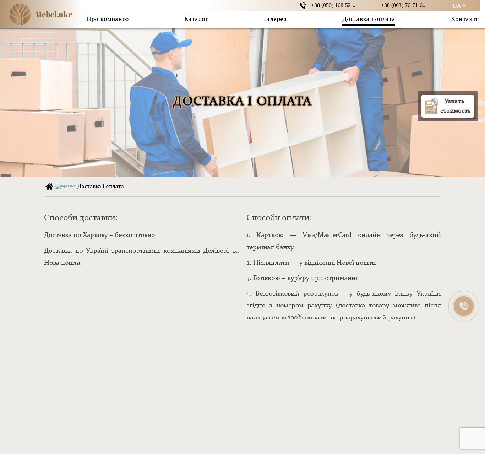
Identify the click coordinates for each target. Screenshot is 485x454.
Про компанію (107, 19)
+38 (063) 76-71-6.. (403, 5)
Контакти (465, 19)
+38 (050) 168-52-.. (333, 5)
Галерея (275, 19)
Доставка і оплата (368, 19)
